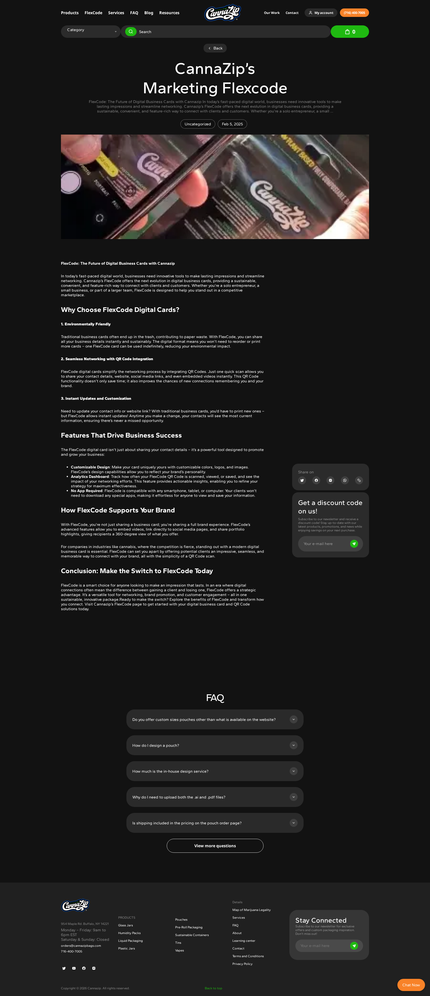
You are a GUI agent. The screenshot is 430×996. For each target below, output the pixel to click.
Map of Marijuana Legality (251, 910)
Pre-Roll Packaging (189, 927)
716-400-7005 (71, 951)
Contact (292, 12)
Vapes (179, 950)
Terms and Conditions (248, 956)
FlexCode (93, 12)
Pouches (181, 919)
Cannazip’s (93, 280)
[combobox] (90, 29)
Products (70, 12)
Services (116, 12)
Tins (178, 943)
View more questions (215, 845)
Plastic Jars (126, 948)
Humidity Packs (129, 933)
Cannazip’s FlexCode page (117, 604)
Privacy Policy (242, 964)
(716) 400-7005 (354, 12)
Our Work (272, 12)
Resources (169, 12)
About (237, 933)
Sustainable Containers (192, 935)
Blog (148, 12)
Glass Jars (125, 925)
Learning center (243, 941)
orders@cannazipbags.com (81, 945)
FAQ (134, 12)
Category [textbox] (75, 29)
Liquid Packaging (130, 941)
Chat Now (411, 985)
